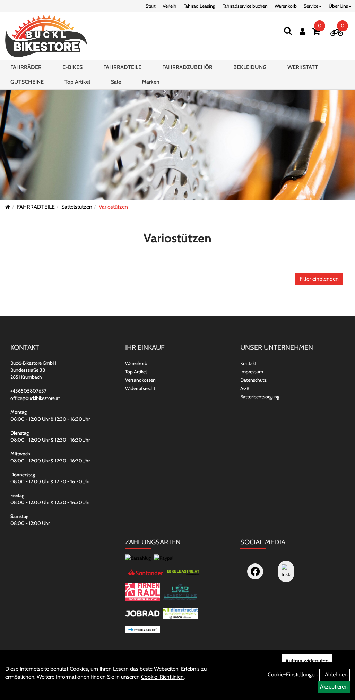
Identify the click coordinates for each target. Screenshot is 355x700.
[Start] (7, 207)
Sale (116, 82)
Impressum (251, 372)
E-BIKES (72, 67)
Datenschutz (253, 380)
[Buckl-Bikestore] (46, 36)
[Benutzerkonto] (302, 32)
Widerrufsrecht (140, 388)
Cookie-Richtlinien (162, 677)
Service (311, 6)
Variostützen (113, 207)
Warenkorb (286, 6)
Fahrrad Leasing (199, 6)
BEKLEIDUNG (250, 67)
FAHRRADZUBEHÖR (187, 67)
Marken (150, 82)
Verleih (169, 6)
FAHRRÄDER (26, 67)
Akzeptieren (334, 686)
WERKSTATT (302, 67)
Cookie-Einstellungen (293, 674)
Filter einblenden (319, 278)
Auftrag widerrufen (307, 661)
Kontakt (248, 363)
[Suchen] (287, 31)
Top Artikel (77, 82)
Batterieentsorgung (259, 397)
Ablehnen (336, 674)
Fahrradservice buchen (245, 6)
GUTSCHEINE (27, 82)
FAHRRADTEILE (122, 67)
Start (151, 6)
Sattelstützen (76, 207)
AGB (244, 388)
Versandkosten (140, 380)
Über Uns (338, 6)
